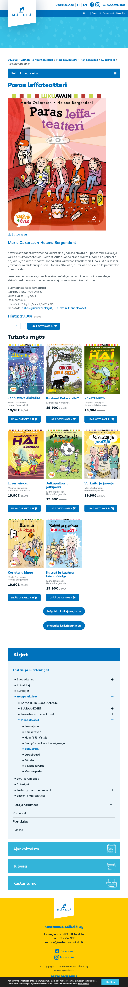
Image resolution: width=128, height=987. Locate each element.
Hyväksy (110, 982)
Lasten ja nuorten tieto (31, 795)
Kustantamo (24, 883)
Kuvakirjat (23, 690)
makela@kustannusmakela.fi (64, 942)
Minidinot (31, 760)
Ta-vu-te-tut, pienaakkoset (37, 714)
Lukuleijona (32, 726)
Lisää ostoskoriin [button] (22, 419)
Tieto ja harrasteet (25, 805)
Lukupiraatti (32, 754)
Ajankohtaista (26, 848)
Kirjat (20, 654)
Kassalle (120, 13)
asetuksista (83, 983)
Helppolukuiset (66, 59)
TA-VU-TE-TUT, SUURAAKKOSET (40, 702)
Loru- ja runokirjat (28, 778)
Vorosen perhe (33, 771)
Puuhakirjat (20, 821)
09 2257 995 (67, 938)
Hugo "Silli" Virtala (36, 737)
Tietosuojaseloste (64, 970)
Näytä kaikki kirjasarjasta (64, 611)
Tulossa (18, 830)
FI (78, 5)
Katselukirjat (25, 685)
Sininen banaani (34, 765)
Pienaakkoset (89, 59)
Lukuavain (108, 59)
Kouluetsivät (33, 732)
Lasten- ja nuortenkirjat (37, 59)
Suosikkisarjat (25, 679)
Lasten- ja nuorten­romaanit (34, 790)
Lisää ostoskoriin (42, 326)
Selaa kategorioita (24, 73)
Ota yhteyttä (64, 5)
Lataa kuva (19, 234)
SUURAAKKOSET (31, 708)
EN (85, 5)
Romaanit (19, 813)
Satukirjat (23, 784)
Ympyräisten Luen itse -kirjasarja (45, 743)
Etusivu (13, 59)
